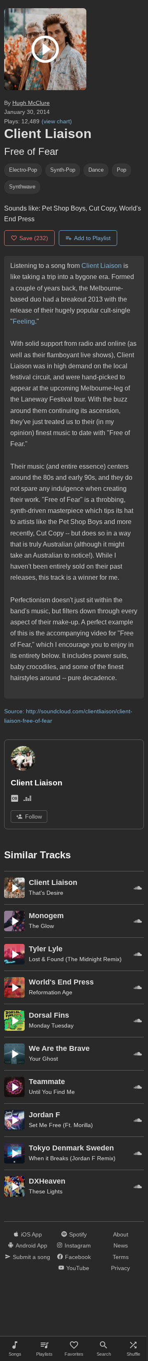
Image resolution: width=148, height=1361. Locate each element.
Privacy (120, 1268)
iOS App (31, 1234)
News (120, 1245)
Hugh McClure (31, 103)
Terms (121, 1257)
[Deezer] (27, 800)
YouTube (77, 1268)
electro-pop (23, 170)
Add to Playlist (92, 238)
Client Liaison (101, 265)
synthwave (22, 187)
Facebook (78, 1257)
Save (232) (33, 238)
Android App (31, 1245)
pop (121, 170)
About (120, 1234)
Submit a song (31, 1257)
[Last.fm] (14, 800)
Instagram (78, 1245)
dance (96, 170)
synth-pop (62, 170)
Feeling (24, 321)
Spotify (78, 1234)
